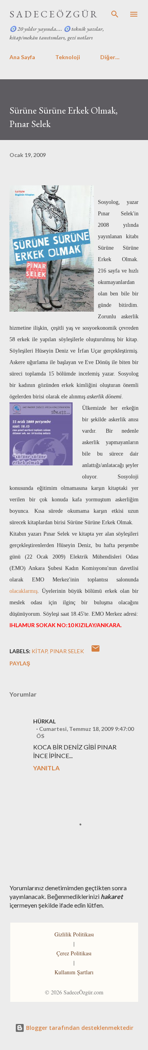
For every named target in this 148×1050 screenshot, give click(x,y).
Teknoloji (67, 57)
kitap (39, 651)
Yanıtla (46, 768)
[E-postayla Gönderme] (95, 651)
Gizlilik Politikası (74, 934)
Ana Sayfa (22, 57)
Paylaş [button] (19, 663)
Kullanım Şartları (74, 972)
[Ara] (115, 14)
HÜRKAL (44, 721)
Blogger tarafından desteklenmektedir (78, 1027)
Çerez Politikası (74, 953)
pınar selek (67, 651)
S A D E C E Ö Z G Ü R (53, 14)
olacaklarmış (23, 591)
